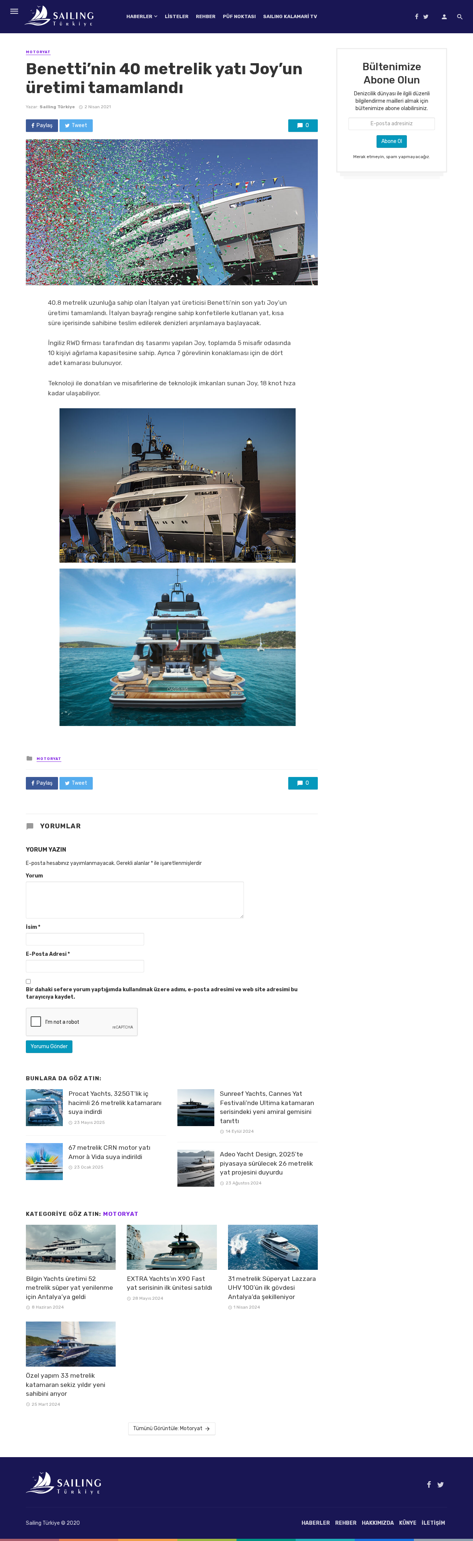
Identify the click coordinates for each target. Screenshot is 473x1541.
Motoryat (38, 52)
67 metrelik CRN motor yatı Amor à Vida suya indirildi (109, 1152)
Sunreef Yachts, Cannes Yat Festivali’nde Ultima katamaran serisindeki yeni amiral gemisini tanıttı (267, 1107)
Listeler (176, 16)
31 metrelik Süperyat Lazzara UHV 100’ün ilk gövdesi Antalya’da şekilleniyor (272, 1287)
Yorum (34, 876)
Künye (407, 1523)
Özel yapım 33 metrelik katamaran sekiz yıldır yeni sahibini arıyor (65, 1384)
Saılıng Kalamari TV (290, 16)
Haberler (139, 16)
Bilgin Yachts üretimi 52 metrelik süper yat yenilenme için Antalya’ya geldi (69, 1287)
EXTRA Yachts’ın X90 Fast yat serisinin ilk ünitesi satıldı (169, 1283)
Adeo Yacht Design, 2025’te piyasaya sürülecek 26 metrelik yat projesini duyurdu (266, 1163)
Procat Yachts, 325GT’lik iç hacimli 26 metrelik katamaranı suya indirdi (114, 1102)
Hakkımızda (378, 1523)
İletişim (433, 1523)
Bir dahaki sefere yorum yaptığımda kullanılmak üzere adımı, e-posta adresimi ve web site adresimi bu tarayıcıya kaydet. (161, 993)
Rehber (205, 16)
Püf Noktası (239, 16)
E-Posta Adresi (48, 954)
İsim (33, 927)
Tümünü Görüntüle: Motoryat (168, 1428)
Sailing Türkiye (57, 106)
